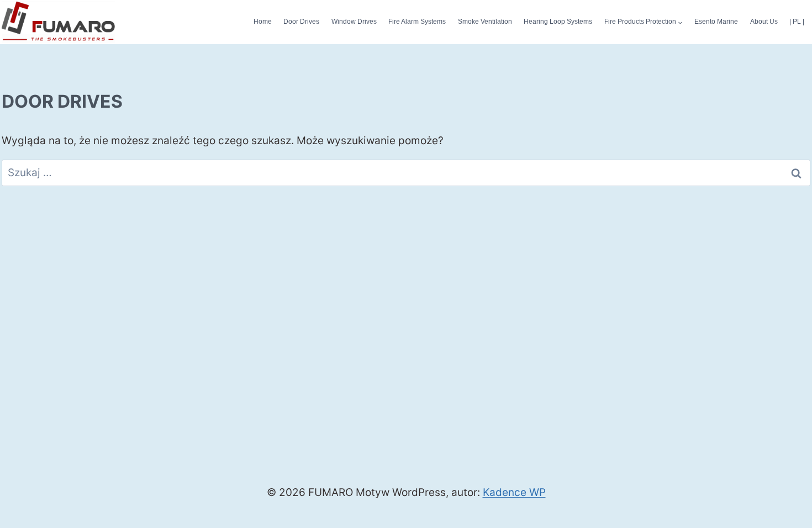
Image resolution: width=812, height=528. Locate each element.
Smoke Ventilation (485, 21)
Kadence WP (514, 492)
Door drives (301, 21)
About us (764, 21)
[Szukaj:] (406, 172)
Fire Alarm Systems (417, 21)
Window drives (354, 21)
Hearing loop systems (558, 21)
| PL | (796, 21)
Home (263, 21)
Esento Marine (716, 21)
